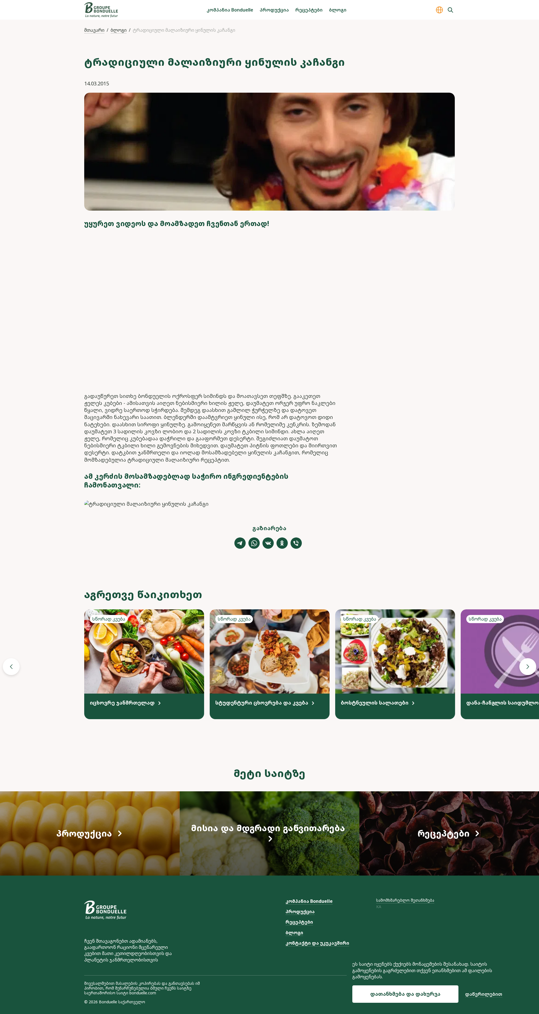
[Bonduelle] (105, 910)
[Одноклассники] (282, 543)
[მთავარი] (101, 9)
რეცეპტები (309, 10)
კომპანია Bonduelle (230, 10)
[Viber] (296, 543)
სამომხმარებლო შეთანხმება (405, 900)
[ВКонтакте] (268, 543)
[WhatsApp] (254, 543)
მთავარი (94, 30)
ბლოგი (337, 10)
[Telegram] (240, 543)
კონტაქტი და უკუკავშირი (317, 943)
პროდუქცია (274, 10)
